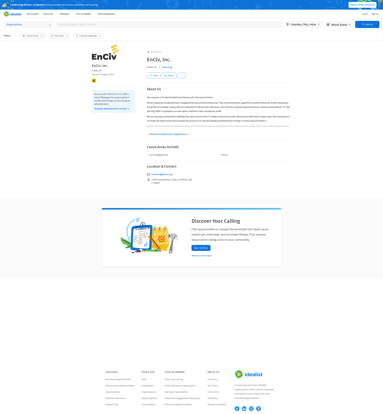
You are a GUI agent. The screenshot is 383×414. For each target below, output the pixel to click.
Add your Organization (176, 392)
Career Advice (148, 404)
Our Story (212, 379)
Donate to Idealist (217, 404)
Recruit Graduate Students (178, 404)
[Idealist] (12, 14)
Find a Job (48, 14)
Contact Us (213, 392)
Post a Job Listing (174, 379)
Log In (365, 14)
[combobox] (169, 24)
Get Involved (33, 14)
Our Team (213, 385)
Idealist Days (111, 404)
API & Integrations (106, 14)
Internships (148, 385)
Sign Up (375, 14)
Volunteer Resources (115, 398)
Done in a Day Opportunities (119, 385)
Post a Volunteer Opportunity (180, 385)
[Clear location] (319, 24)
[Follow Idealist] (237, 408)
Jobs (144, 379)
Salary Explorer (149, 398)
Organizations (112, 392)
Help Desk (213, 398)
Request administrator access (110, 108)
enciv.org (167, 67)
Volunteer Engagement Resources (182, 398)
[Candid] (94, 81)
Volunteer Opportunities (118, 379)
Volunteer (64, 14)
